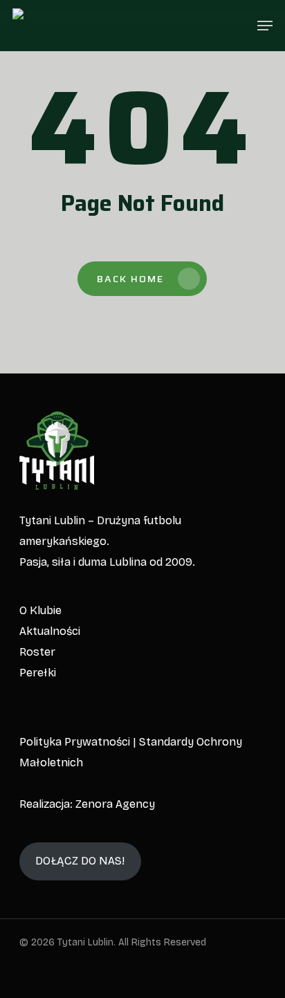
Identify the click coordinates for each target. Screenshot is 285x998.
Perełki (37, 672)
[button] (265, 26)
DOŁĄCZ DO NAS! (80, 860)
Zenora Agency (115, 804)
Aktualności (49, 631)
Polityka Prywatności (74, 741)
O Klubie (40, 610)
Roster (37, 651)
